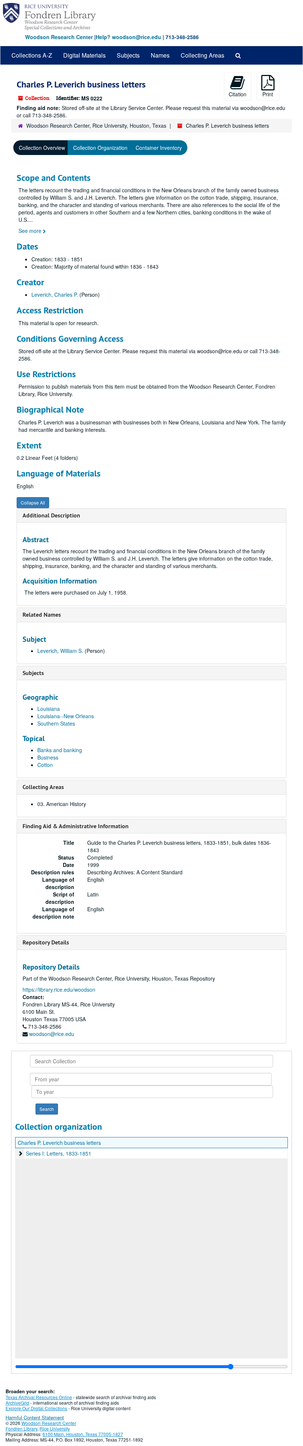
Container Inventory (159, 147)
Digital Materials (84, 55)
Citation (237, 94)
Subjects (128, 55)
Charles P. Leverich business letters (59, 1142)
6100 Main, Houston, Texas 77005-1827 (82, 1434)
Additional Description (51, 515)
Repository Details (46, 942)
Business (47, 757)
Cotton (45, 764)
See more (30, 230)
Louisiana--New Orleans (65, 716)
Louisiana (48, 708)
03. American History (61, 804)
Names (160, 55)
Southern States (56, 723)
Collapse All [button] (33, 502)
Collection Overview (42, 147)
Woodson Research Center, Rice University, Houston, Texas (96, 125)
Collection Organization (100, 147)
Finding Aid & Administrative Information (76, 826)
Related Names (42, 615)
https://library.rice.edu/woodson (59, 989)
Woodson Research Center (59, 37)
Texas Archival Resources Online (39, 1397)
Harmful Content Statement (35, 1417)
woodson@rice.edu (51, 1033)
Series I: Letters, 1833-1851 (58, 1153)
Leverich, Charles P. (54, 294)
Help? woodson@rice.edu (128, 37)
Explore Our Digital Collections (36, 1408)
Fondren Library (21, 1428)
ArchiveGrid (17, 1402)
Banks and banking (59, 750)
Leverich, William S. (60, 650)
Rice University (55, 1428)
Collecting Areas (202, 55)
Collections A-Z (31, 55)
